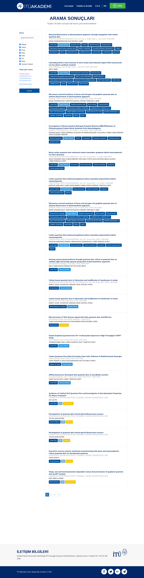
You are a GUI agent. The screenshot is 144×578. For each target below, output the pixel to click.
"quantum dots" (54, 142)
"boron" (78, 138)
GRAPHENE (68, 115)
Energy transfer (106, 45)
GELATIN (116, 52)
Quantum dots (75, 45)
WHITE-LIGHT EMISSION (83, 76)
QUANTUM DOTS (98, 76)
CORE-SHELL (116, 80)
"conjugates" (87, 138)
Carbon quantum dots (57, 168)
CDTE (63, 84)
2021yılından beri (25, 80)
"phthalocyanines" (114, 138)
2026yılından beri (25, 76)
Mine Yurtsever (54, 482)
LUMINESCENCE (85, 52)
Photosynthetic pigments (57, 108)
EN (105, 6)
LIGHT (83, 115)
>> (59, 495)
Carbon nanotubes (99, 165)
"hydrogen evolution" (99, 138)
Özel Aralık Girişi (25, 84)
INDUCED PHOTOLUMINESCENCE (84, 80)
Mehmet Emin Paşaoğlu (57, 213)
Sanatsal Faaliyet (27, 64)
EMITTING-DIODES (104, 80)
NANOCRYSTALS (72, 52)
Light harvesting (94, 45)
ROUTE (62, 52)
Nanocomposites (85, 165)
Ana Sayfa (68, 6)
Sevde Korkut (54, 288)
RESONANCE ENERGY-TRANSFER (78, 108)
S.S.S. (97, 6)
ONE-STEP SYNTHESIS (57, 112)
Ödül (23, 56)
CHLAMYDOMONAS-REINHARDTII (103, 48)
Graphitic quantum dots (78, 104)
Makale (23, 44)
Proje (23, 50)
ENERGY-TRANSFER (84, 48)
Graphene (111, 165)
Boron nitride (92, 104)
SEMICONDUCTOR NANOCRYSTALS (61, 80)
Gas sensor (74, 165)
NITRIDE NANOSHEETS (111, 112)
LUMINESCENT (54, 84)
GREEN (118, 48)
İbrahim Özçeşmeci (56, 138)
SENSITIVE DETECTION (94, 112)
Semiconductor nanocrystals (80, 73)
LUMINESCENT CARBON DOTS (100, 108)
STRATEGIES (96, 52)
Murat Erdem (54, 325)
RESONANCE (54, 52)
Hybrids (68, 193)
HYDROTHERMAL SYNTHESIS (75, 112)
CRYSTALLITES (72, 84)
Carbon (84, 45)
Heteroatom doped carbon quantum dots (63, 48)
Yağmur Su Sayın (55, 364)
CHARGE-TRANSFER (56, 115)
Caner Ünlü (53, 45)
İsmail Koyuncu (55, 461)
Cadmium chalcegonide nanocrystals (61, 76)
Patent (23, 47)
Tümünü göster (24, 74)
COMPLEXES (107, 52)
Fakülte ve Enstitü (84, 6)
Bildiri (23, 61)
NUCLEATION (83, 84)
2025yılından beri (25, 78)
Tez (22, 58)
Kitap (23, 53)
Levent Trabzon (55, 189)
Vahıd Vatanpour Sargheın (58, 306)
